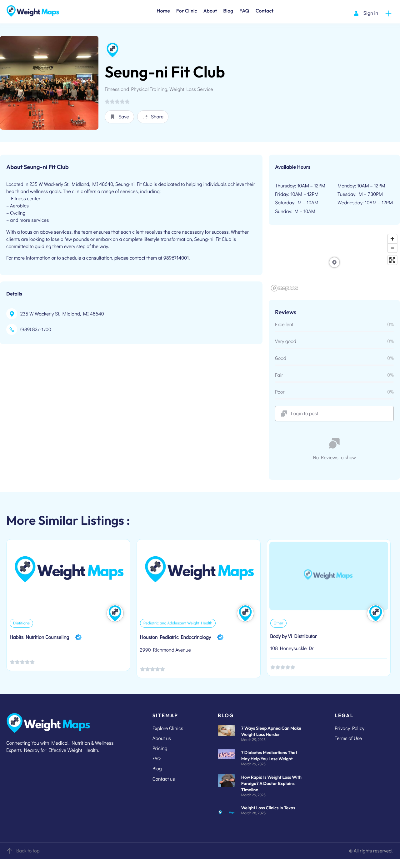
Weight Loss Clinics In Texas (268, 808)
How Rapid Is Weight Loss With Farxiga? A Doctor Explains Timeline (271, 783)
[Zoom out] (392, 247)
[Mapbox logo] (284, 288)
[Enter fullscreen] (392, 260)
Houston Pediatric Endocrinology (175, 637)
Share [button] (157, 116)
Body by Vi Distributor (293, 636)
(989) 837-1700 (35, 329)
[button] (119, 116)
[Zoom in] (392, 238)
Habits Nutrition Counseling (39, 637)
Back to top (28, 850)
